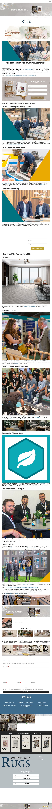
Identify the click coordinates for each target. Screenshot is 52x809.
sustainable (16, 363)
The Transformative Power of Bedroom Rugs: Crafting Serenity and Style (21, 75)
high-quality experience (32, 547)
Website (33, 682)
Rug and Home (4, 640)
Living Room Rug (37, 640)
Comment (6, 666)
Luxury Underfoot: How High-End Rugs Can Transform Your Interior (9, 642)
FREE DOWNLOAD (37, 97)
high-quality (37, 417)
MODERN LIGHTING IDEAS (9, 705)
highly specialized (33, 223)
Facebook (16, 593)
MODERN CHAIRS (9, 703)
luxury (35, 305)
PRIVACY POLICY (41, 758)
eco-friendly (42, 483)
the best (11, 418)
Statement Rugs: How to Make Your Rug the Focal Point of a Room (25, 642)
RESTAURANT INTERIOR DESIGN (26, 705)
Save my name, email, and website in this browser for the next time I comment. (23, 689)
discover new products (27, 584)
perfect (44, 540)
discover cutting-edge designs (30, 306)
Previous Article (18, 622)
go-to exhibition (28, 69)
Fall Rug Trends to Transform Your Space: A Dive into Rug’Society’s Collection (22, 587)
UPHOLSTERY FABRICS (42, 705)
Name (5, 682)
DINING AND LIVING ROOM (26, 703)
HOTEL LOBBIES (42, 703)
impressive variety (27, 141)
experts (42, 184)
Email (19, 682)
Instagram (10, 593)
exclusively (9, 547)
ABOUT (34, 17)
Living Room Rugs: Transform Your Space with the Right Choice (41, 642)
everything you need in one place (16, 144)
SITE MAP (45, 17)
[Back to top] (4, 805)
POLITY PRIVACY (39, 17)
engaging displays (21, 361)
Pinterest (6, 593)
